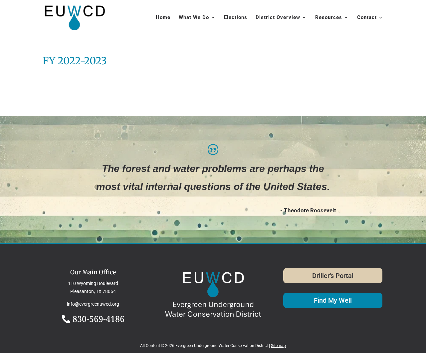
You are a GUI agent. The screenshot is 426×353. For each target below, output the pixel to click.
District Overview (278, 17)
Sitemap (278, 345)
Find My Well (333, 300)
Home (163, 17)
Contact (367, 17)
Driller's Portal (332, 276)
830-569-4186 (98, 318)
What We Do (194, 17)
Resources (328, 17)
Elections (235, 17)
